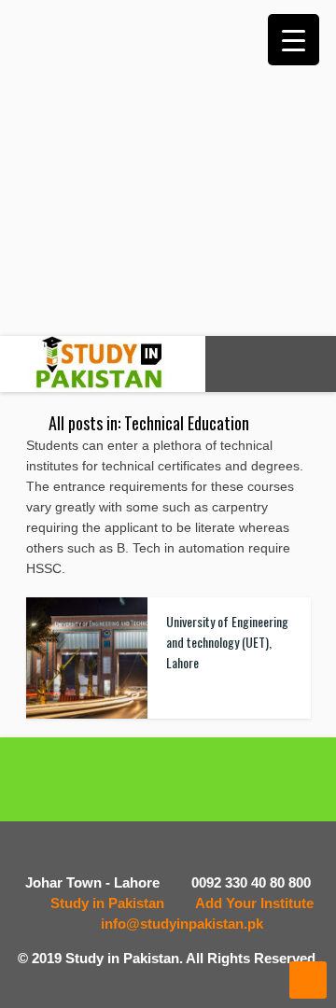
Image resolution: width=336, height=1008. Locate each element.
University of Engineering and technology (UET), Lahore (227, 641)
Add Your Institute (254, 903)
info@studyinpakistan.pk (182, 923)
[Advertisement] (168, 168)
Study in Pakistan (107, 903)
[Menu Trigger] (293, 39)
